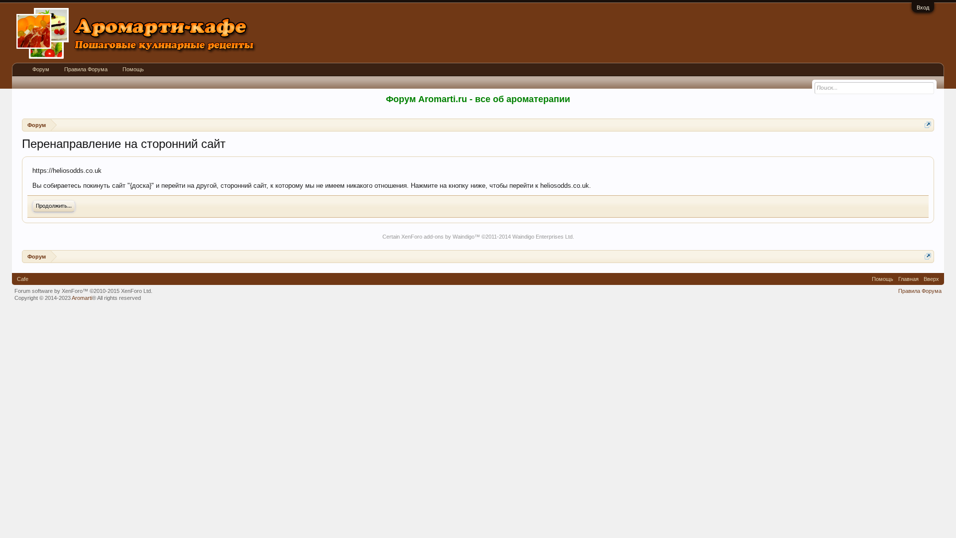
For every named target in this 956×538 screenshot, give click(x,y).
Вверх (931, 279)
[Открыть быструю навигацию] (928, 125)
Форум (40, 69)
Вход (923, 7)
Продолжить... (54, 206)
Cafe (22, 279)
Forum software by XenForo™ (83, 291)
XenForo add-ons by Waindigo (438, 237)
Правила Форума (86, 69)
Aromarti (82, 298)
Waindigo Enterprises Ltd (542, 237)
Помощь (133, 69)
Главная (908, 279)
